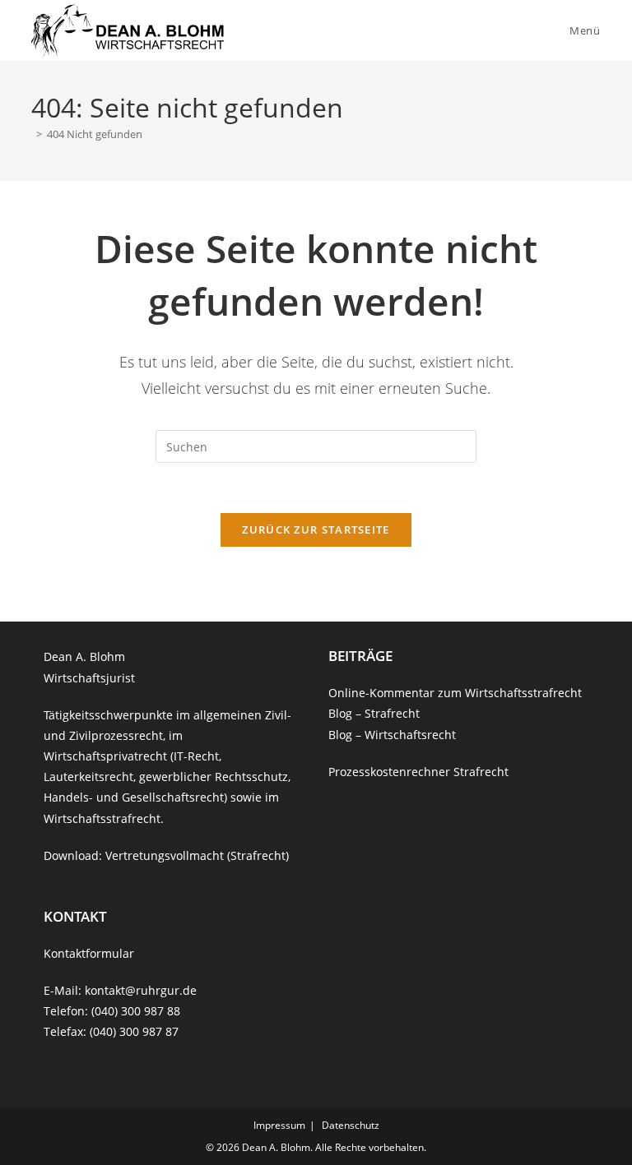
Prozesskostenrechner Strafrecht (418, 771)
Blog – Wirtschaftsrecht (392, 734)
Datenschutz (350, 1125)
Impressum (279, 1125)
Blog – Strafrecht (374, 713)
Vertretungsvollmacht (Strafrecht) (197, 855)
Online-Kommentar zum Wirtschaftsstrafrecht (455, 692)
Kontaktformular (89, 953)
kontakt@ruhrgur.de (141, 990)
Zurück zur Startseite (315, 529)
